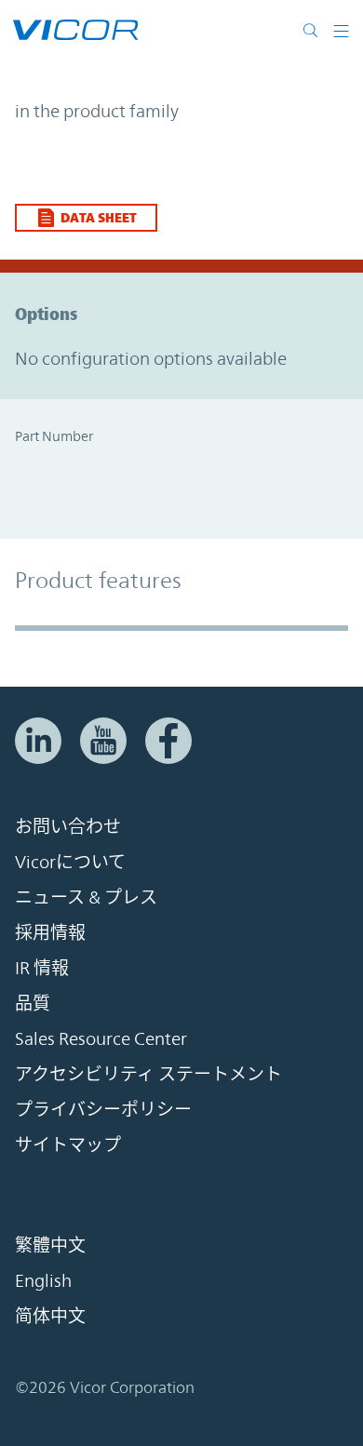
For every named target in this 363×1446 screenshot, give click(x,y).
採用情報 (50, 932)
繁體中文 (50, 1245)
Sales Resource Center (101, 1038)
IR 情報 (42, 967)
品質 (32, 1003)
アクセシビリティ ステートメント (148, 1074)
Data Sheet (98, 217)
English (43, 1280)
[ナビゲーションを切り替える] (341, 30)
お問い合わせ (68, 826)
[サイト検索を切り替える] (314, 30)
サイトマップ (68, 1144)
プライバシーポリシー (103, 1109)
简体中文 (50, 1315)
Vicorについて (70, 861)
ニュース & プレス (86, 897)
